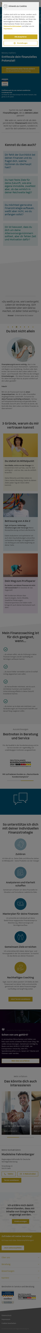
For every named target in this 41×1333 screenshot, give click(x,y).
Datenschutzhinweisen (12, 26)
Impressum (8, 29)
